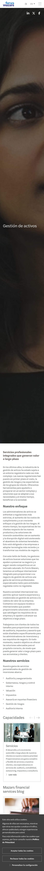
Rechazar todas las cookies (22, 858)
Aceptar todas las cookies (22, 850)
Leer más (13, 774)
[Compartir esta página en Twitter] (33, 13)
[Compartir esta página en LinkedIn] (28, 13)
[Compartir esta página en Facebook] (39, 13)
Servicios (12, 746)
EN (31, 3)
